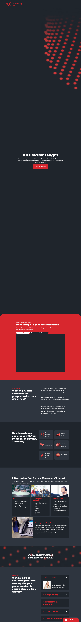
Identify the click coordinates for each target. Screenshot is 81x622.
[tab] (23, 333)
